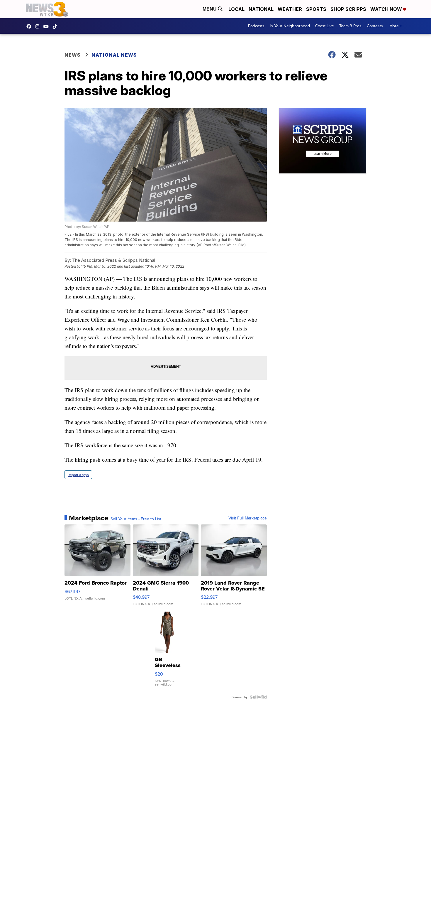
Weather (290, 9)
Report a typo (78, 474)
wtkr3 (38, 26)
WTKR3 (30, 26)
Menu (210, 8)
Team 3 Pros (350, 26)
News (73, 55)
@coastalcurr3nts (56, 26)
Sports (316, 9)
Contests (375, 26)
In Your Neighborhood (290, 26)
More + (395, 26)
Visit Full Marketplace (247, 518)
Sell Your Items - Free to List (136, 519)
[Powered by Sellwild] (258, 697)
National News (114, 55)
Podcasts (256, 26)
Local (236, 9)
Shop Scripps (348, 9)
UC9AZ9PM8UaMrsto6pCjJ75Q (47, 26)
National (261, 9)
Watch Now (386, 9)
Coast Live (324, 26)
